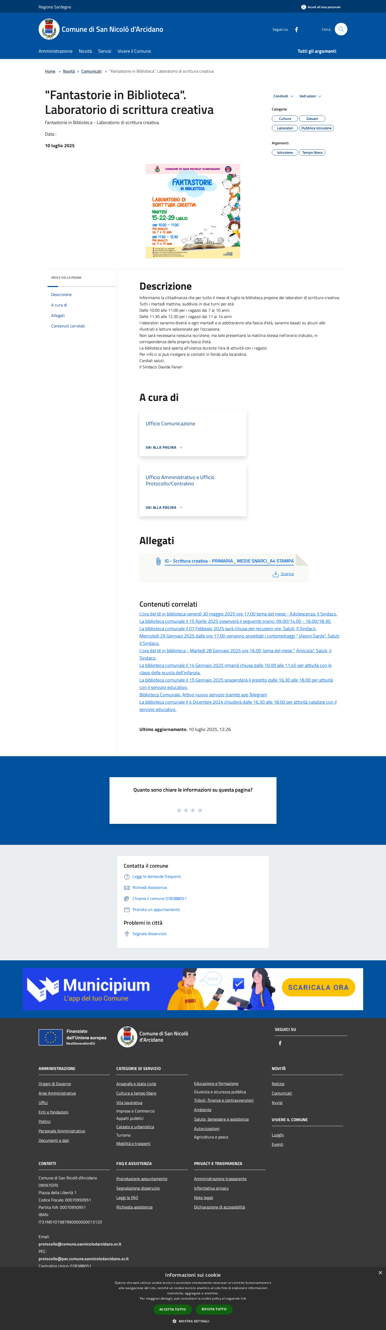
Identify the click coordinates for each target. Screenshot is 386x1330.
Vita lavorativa (129, 1102)
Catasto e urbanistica (135, 1127)
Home (50, 71)
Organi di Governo (55, 1083)
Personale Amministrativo (62, 1131)
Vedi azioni (308, 96)
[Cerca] (341, 29)
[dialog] (193, 1298)
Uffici (43, 1102)
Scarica (287, 573)
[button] (192, 1321)
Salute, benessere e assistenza (221, 1119)
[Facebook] (294, 29)
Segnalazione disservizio (138, 1188)
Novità (69, 71)
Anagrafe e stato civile (136, 1083)
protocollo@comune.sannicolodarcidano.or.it (80, 1244)
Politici (45, 1121)
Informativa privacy (211, 1188)
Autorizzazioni (207, 1128)
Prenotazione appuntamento (141, 1178)
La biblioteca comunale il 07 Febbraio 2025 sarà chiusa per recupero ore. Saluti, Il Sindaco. (228, 628)
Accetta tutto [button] (172, 1309)
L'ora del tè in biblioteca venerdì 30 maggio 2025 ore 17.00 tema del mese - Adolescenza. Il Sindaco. (238, 613)
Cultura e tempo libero (136, 1093)
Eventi (277, 1144)
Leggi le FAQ (127, 1197)
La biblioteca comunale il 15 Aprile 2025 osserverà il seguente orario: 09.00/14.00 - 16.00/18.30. (235, 621)
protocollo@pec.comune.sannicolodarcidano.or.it (84, 1258)
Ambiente (202, 1109)
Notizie (278, 1083)
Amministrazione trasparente (220, 1178)
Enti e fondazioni (54, 1112)
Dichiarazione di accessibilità (219, 1207)
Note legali (203, 1197)
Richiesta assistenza (134, 1207)
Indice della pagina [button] (66, 277)
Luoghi (278, 1135)
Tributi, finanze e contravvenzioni (224, 1100)
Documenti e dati (54, 1140)
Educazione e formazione (216, 1083)
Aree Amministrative (57, 1093)
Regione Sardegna (55, 7)
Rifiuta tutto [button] (214, 1309)
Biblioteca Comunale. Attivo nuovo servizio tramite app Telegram (203, 694)
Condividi (281, 96)
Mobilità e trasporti (133, 1143)
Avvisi (277, 1102)
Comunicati (91, 71)
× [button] (380, 1273)
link (243, 1298)
